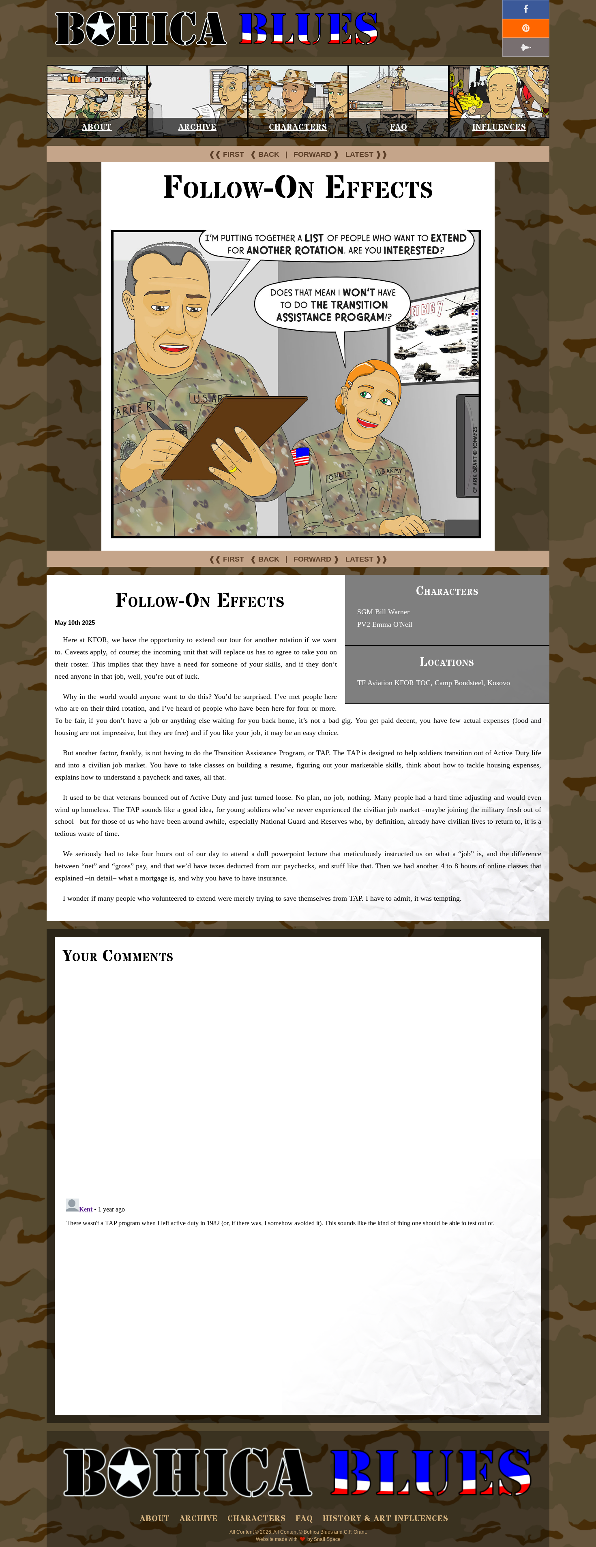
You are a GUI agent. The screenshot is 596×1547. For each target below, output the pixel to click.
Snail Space (327, 1539)
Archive (197, 127)
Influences (499, 127)
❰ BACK (264, 154)
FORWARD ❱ (316, 154)
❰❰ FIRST (226, 154)
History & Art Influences (385, 1518)
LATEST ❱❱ (366, 154)
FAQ (398, 127)
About (97, 127)
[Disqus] (298, 1080)
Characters (298, 127)
